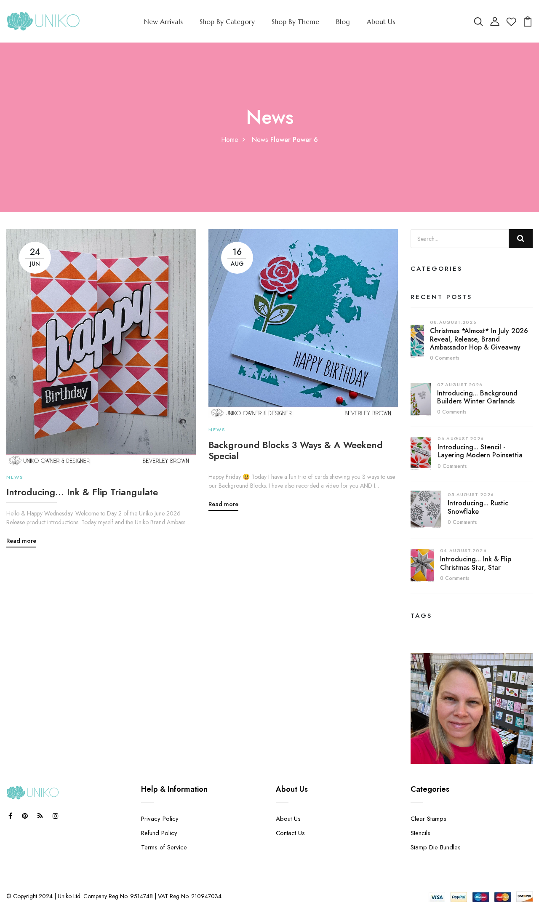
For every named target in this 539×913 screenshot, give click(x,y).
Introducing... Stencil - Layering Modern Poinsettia (480, 451)
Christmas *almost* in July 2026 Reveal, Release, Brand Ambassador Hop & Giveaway (479, 339)
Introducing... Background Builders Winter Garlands (477, 397)
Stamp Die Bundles (436, 847)
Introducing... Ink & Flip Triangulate (82, 491)
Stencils (420, 833)
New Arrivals (163, 21)
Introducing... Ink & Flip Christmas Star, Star (475, 563)
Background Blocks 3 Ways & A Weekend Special (295, 450)
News (259, 139)
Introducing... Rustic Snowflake (478, 507)
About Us (381, 21)
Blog (343, 21)
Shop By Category (227, 21)
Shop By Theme (295, 21)
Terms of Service (164, 847)
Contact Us (290, 833)
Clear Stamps (428, 818)
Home (229, 139)
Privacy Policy (160, 818)
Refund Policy (159, 833)
